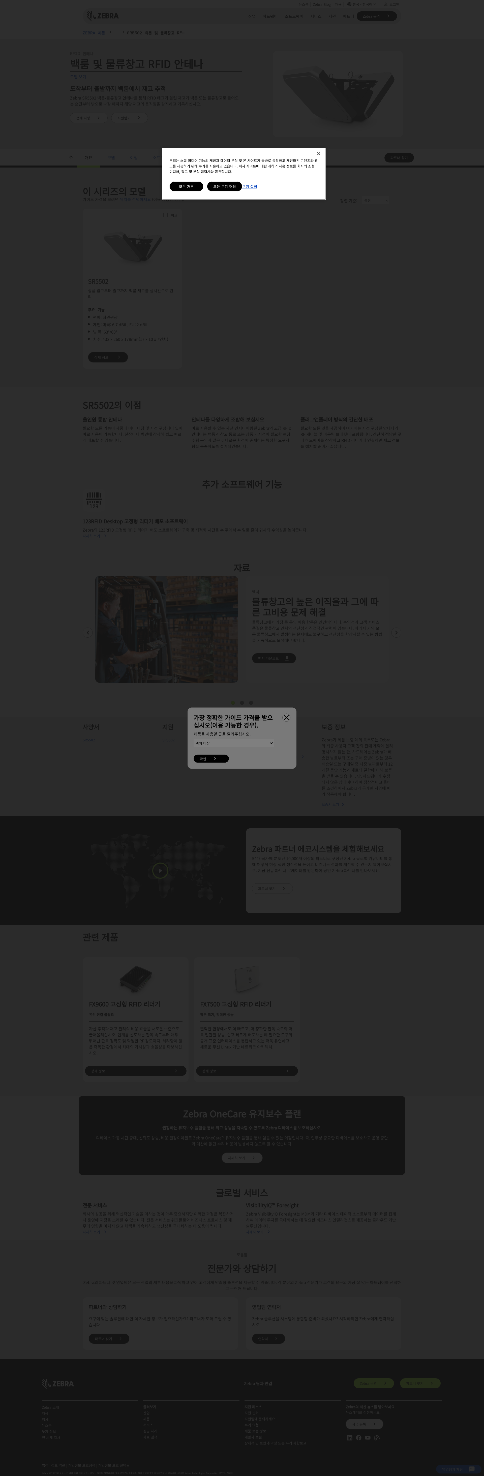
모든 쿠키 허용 (224, 186)
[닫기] (318, 153)
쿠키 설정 (249, 186)
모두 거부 (186, 186)
